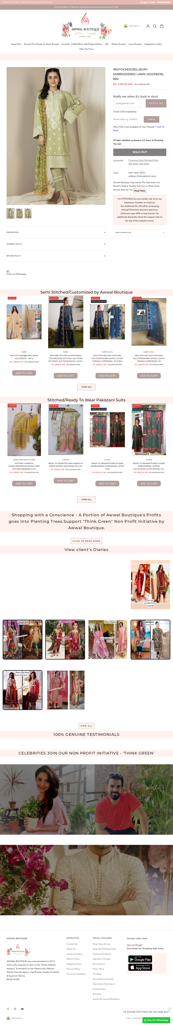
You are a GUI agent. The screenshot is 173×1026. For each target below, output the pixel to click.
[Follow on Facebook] (8, 1009)
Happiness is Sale (153, 44)
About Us (71, 949)
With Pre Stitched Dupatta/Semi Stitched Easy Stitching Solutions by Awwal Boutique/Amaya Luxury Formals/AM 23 (65, 359)
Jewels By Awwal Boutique (106, 999)
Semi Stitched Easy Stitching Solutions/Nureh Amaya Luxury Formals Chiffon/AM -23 (149, 358)
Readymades (99, 989)
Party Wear (98, 968)
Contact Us (72, 944)
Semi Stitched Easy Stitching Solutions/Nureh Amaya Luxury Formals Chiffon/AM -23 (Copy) (107, 358)
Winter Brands (118, 44)
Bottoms (97, 994)
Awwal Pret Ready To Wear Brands (41, 44)
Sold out (140, 152)
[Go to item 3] (28, 213)
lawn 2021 (139, 172)
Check (151, 119)
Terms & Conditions (76, 974)
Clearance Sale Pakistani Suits (143, 160)
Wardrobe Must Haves (104, 984)
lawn (130, 172)
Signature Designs (102, 958)
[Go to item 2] (19, 213)
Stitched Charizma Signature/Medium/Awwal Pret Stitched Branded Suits (24, 466)
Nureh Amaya (107, 352)
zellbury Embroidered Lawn (142, 176)
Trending (97, 974)
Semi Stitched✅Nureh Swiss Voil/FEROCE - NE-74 (24, 357)
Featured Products (102, 954)
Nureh (24, 352)
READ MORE (13, 979)
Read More (139, 190)
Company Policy (74, 954)
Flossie (107, 460)
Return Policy (73, 958)
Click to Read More (87, 541)
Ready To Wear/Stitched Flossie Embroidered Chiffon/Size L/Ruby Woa (107, 466)
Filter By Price (86, 49)
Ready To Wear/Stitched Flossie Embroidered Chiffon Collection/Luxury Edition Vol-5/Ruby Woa (149, 466)
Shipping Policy (74, 964)
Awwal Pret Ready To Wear (24, 460)
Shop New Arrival (101, 944)
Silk (107, 44)
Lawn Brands (135, 44)
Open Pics (16, 44)
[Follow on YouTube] (22, 1009)
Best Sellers (99, 964)
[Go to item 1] (10, 213)
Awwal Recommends (103, 979)
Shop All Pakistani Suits (104, 949)
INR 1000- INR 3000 (138, 163)
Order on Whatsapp (16, 274)
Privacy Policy (73, 968)
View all (86, 387)
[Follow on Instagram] (15, 1009)
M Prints (65, 460)
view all (86, 726)
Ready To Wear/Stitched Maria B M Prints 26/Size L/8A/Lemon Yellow (65, 464)
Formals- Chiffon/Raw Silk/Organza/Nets (82, 44)
